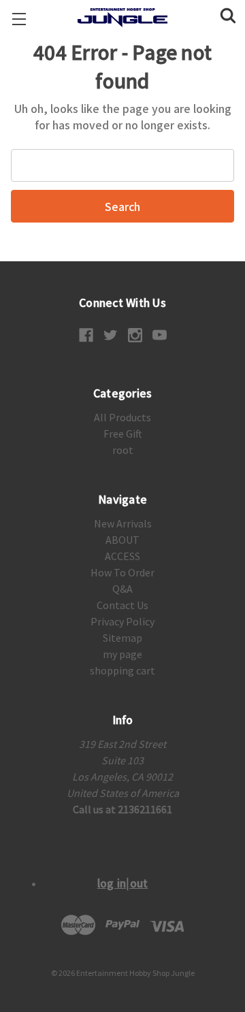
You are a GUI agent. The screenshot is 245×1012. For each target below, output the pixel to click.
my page (122, 654)
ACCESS (122, 556)
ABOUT (122, 539)
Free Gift (122, 433)
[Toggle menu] (18, 18)
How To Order (122, 572)
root (122, 450)
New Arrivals (123, 523)
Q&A (122, 588)
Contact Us (122, 605)
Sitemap (122, 637)
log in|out (122, 883)
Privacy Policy (122, 621)
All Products (122, 417)
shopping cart (122, 670)
